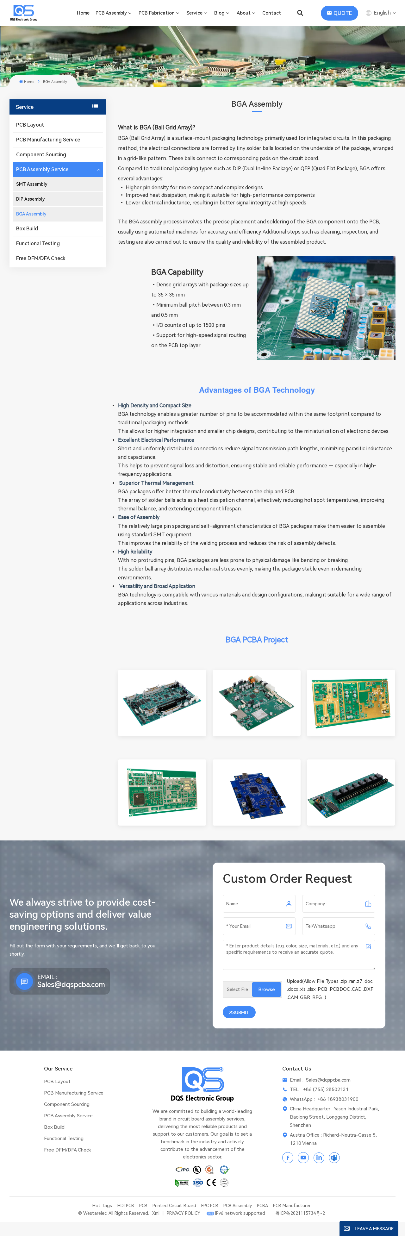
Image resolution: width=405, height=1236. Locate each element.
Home (83, 13)
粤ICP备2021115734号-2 (300, 1213)
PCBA (262, 1205)
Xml (155, 1213)
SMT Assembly (31, 184)
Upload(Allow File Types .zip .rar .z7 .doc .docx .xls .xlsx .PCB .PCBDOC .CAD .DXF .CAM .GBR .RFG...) (330, 989)
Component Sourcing (41, 155)
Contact (271, 13)
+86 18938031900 (337, 1099)
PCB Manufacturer (292, 1205)
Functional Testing (38, 243)
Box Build (27, 229)
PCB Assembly (111, 13)
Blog (219, 13)
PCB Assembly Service (42, 169)
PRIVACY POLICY (183, 1213)
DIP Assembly (30, 199)
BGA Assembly (31, 213)
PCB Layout (30, 125)
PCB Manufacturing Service (48, 140)
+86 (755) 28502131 (326, 1089)
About (244, 13)
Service (194, 13)
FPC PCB (209, 1205)
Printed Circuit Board (174, 1205)
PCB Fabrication (157, 13)
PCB (143, 1205)
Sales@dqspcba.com (71, 984)
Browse (266, 989)
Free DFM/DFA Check (40, 258)
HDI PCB (125, 1205)
